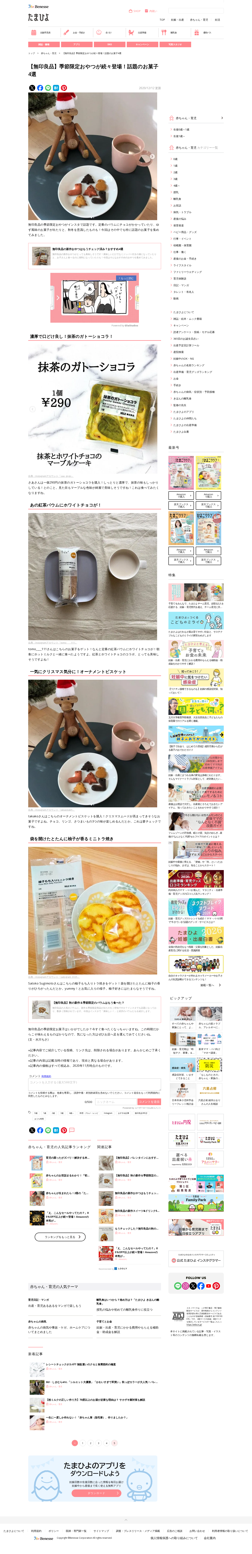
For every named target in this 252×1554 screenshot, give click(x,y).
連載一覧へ (207, 985)
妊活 (217, 19)
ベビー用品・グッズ (185, 232)
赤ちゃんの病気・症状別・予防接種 (194, 392)
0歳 (35, 1113)
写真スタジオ (175, 44)
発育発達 (178, 225)
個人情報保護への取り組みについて (174, 1538)
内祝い (153, 11)
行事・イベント (182, 238)
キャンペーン (142, 44)
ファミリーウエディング (187, 272)
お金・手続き (79, 32)
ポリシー (54, 1531)
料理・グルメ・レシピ (89, 1113)
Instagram (108, 1113)
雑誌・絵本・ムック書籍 (187, 318)
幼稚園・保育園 (182, 245)
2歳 (53, 1113)
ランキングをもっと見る (60, 1237)
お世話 (177, 205)
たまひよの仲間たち (185, 418)
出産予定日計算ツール (186, 345)
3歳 (62, 1113)
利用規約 (36, 1531)
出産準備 (142, 32)
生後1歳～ (179, 136)
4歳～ (71, 1113)
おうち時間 (39, 1118)
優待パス (207, 32)
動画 (176, 298)
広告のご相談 (174, 1531)
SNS (109, 44)
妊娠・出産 (177, 19)
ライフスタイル (182, 265)
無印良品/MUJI (141, 1113)
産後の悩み (179, 218)
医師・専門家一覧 (76, 1531)
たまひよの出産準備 (185, 425)
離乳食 (174, 32)
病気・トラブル (182, 212)
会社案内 (210, 1538)
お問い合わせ (197, 1531)
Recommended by (106, 1269)
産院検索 (178, 352)
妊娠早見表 (45, 32)
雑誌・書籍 (43, 44)
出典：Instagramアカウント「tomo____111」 (52, 642)
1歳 (44, 1113)
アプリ (76, 44)
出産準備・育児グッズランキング (192, 372)
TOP (162, 19)
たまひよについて (183, 312)
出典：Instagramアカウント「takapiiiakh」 (51, 809)
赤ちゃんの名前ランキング (188, 365)
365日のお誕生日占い (186, 338)
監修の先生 (179, 405)
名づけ (108, 32)
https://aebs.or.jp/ (194, 1324)
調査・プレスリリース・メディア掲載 (138, 1531)
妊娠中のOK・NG (183, 358)
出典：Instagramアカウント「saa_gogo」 (51, 476)
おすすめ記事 (123, 1113)
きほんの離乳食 (182, 398)
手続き (177, 385)
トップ (31, 53)
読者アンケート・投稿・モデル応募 (194, 332)
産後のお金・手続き (185, 258)
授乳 (176, 192)
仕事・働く (179, 252)
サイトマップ (101, 1531)
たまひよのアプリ (183, 411)
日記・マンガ (181, 285)
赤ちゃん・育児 (199, 19)
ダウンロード (96, 1493)
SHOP (137, 11)
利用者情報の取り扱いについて (230, 1531)
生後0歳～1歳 (181, 129)
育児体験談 (179, 278)
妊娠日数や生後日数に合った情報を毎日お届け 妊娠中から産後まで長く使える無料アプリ (96, 1483)
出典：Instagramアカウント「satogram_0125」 (54, 977)
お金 (176, 378)
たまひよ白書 (181, 431)
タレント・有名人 (183, 292)
